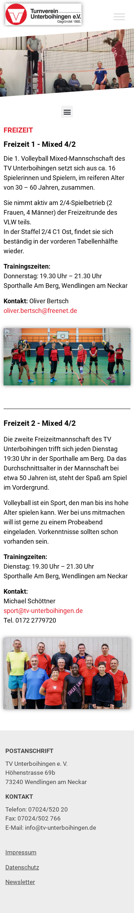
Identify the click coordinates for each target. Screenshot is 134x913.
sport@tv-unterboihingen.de (43, 610)
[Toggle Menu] (119, 16)
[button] (67, 112)
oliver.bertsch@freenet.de (40, 310)
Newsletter (20, 881)
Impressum (20, 852)
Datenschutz (22, 867)
